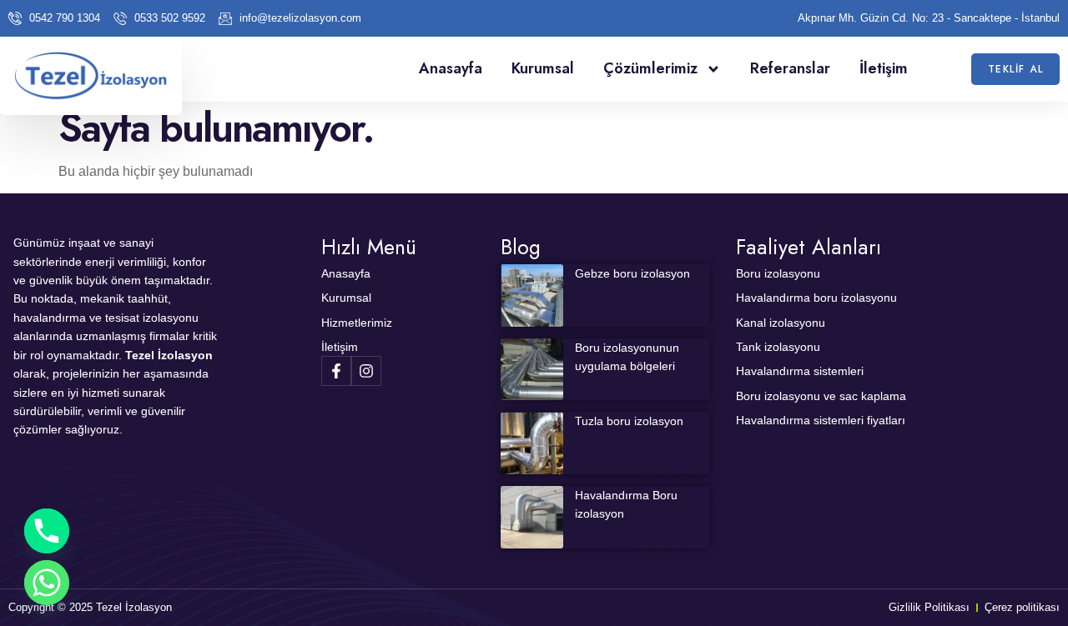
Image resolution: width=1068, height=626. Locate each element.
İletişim (883, 68)
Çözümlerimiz (650, 68)
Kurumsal (542, 68)
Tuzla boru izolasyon (629, 421)
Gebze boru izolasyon (632, 273)
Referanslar (790, 68)
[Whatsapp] (46, 582)
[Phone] (46, 530)
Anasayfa (450, 68)
